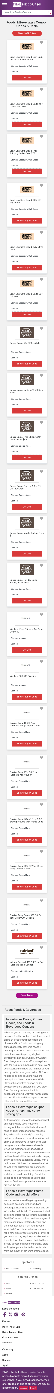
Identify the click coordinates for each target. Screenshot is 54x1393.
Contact (6, 1360)
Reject (33, 1388)
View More (27, 995)
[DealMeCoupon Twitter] (10, 1314)
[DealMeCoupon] (11, 1303)
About (5, 1354)
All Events (7, 1342)
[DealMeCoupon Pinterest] (23, 1314)
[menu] (5, 5)
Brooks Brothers (37, 1283)
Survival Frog (35, 1269)
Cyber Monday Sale (12, 1332)
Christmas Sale (10, 1337)
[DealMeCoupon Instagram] (16, 1314)
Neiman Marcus (36, 1288)
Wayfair (8, 1288)
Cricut (8, 1283)
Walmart (9, 1293)
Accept (23, 1388)
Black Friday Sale (11, 1326)
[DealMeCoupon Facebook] (5, 1314)
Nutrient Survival (12, 1269)
